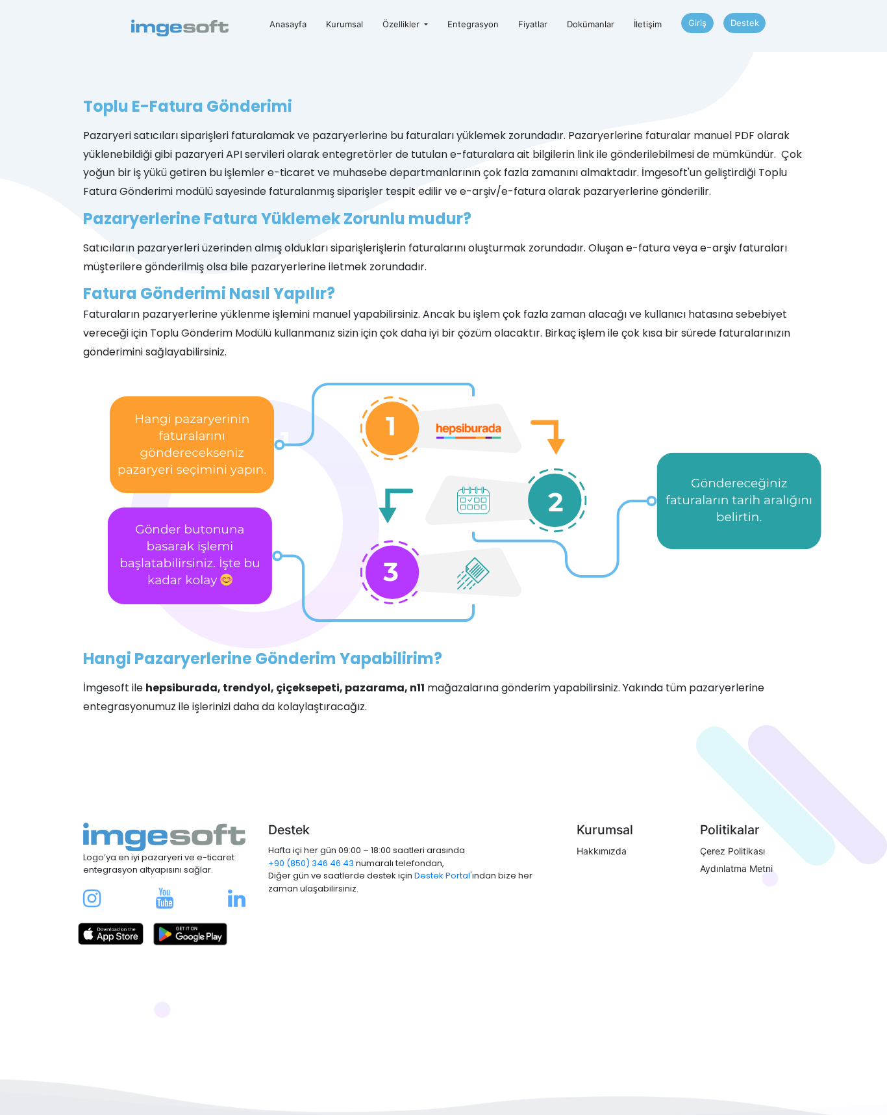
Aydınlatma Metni (736, 868)
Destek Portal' (443, 875)
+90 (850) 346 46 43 (311, 863)
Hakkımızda (602, 850)
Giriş (697, 23)
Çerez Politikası (732, 850)
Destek (745, 23)
